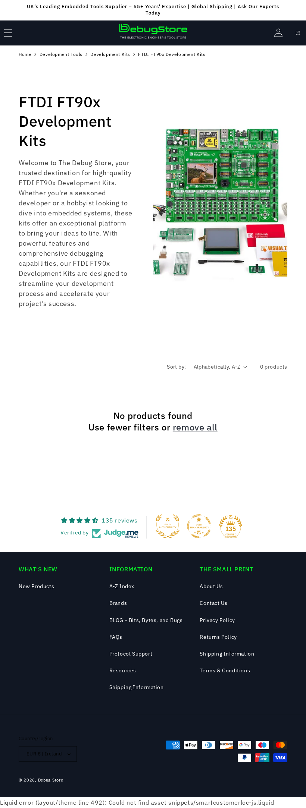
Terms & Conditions (225, 670)
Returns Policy (218, 637)
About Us (211, 586)
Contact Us (213, 603)
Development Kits (110, 54)
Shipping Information (136, 687)
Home (25, 54)
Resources (122, 670)
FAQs (115, 637)
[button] (8, 33)
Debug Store (50, 780)
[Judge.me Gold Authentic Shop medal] (167, 526)
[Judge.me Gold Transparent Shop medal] (199, 526)
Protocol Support (131, 653)
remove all (195, 427)
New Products (36, 586)
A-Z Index (121, 586)
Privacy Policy (217, 620)
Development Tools (61, 54)
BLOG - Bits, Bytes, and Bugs (146, 620)
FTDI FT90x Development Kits (171, 54)
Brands (118, 603)
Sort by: (176, 366)
